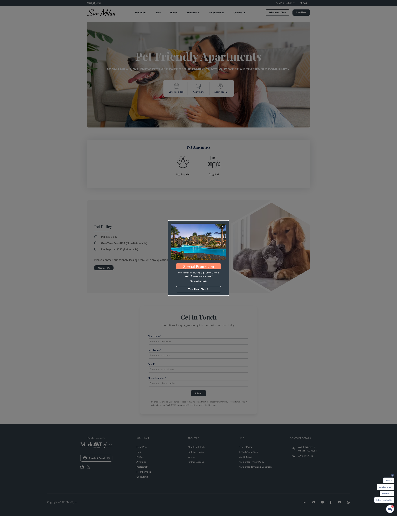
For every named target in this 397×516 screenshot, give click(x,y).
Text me (388, 480)
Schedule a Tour (385, 487)
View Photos (387, 493)
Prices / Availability (384, 500)
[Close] (222, 226)
